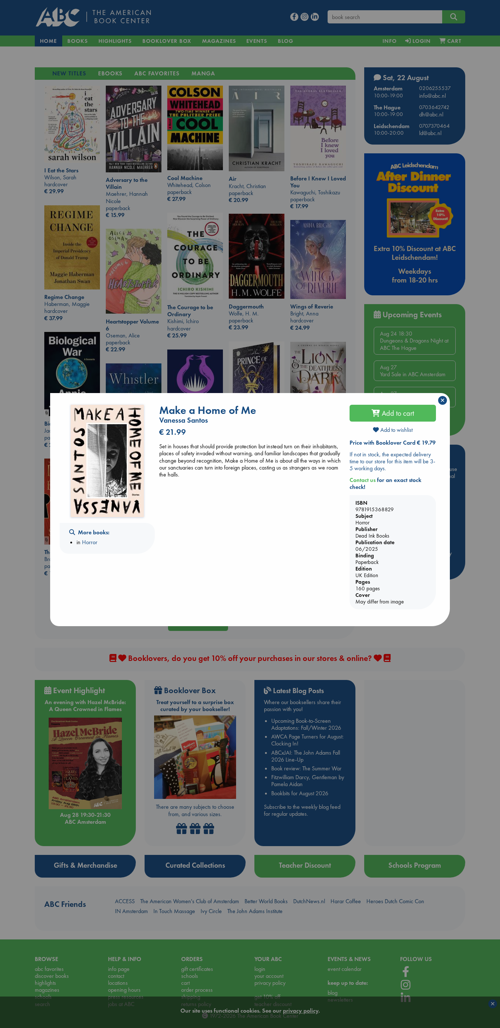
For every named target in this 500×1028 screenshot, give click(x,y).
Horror (89, 542)
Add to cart (397, 413)
